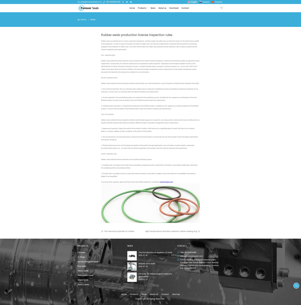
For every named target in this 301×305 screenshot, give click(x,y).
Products (142, 8)
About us (162, 8)
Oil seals (81, 252)
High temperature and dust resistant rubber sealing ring (171, 231)
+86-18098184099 (113, 2)
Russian (206, 2)
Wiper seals (83, 280)
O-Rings (81, 257)
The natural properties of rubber (119, 231)
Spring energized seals (88, 261)
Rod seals (82, 266)
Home (132, 8)
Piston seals (83, 270)
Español (218, 2)
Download (173, 8)
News (152, 8)
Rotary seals (83, 284)
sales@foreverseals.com (91, 2)
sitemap (176, 294)
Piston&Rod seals (85, 275)
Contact (185, 8)
